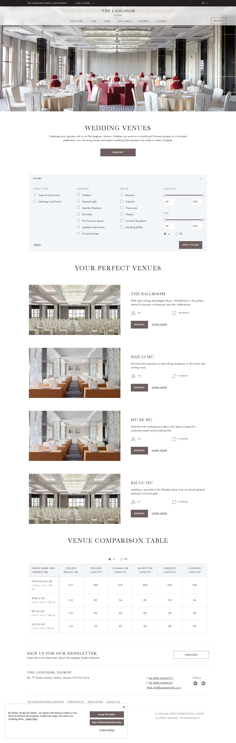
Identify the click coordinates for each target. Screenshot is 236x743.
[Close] (124, 707)
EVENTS (144, 21)
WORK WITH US (75, 702)
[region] (66, 721)
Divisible (87, 214)
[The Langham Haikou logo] (118, 12)
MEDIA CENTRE (95, 702)
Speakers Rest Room (93, 227)
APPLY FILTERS (190, 245)
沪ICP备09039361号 (190, 718)
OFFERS (161, 21)
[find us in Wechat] (203, 684)
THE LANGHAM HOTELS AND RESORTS (47, 3)
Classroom (131, 208)
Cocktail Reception (136, 221)
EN (203, 3)
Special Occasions (49, 195)
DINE (107, 21)
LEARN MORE (159, 325)
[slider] (164, 195)
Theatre (130, 214)
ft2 (181, 234)
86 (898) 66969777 (161, 678)
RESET (37, 245)
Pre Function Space (93, 221)
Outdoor (87, 195)
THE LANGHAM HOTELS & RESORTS (45, 702)
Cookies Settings (106, 730)
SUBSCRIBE (191, 655)
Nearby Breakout (91, 208)
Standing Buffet (134, 227)
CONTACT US (113, 702)
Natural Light (89, 201)
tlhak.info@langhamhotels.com (164, 688)
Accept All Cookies (106, 714)
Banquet (130, 195)
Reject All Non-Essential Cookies (107, 722)
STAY (94, 21)
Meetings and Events (50, 201)
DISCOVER (76, 21)
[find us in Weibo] (195, 684)
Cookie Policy (32, 719)
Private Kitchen (90, 234)
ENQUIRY (118, 152)
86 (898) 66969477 (161, 683)
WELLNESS (124, 21)
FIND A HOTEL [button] (83, 3)
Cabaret (130, 201)
